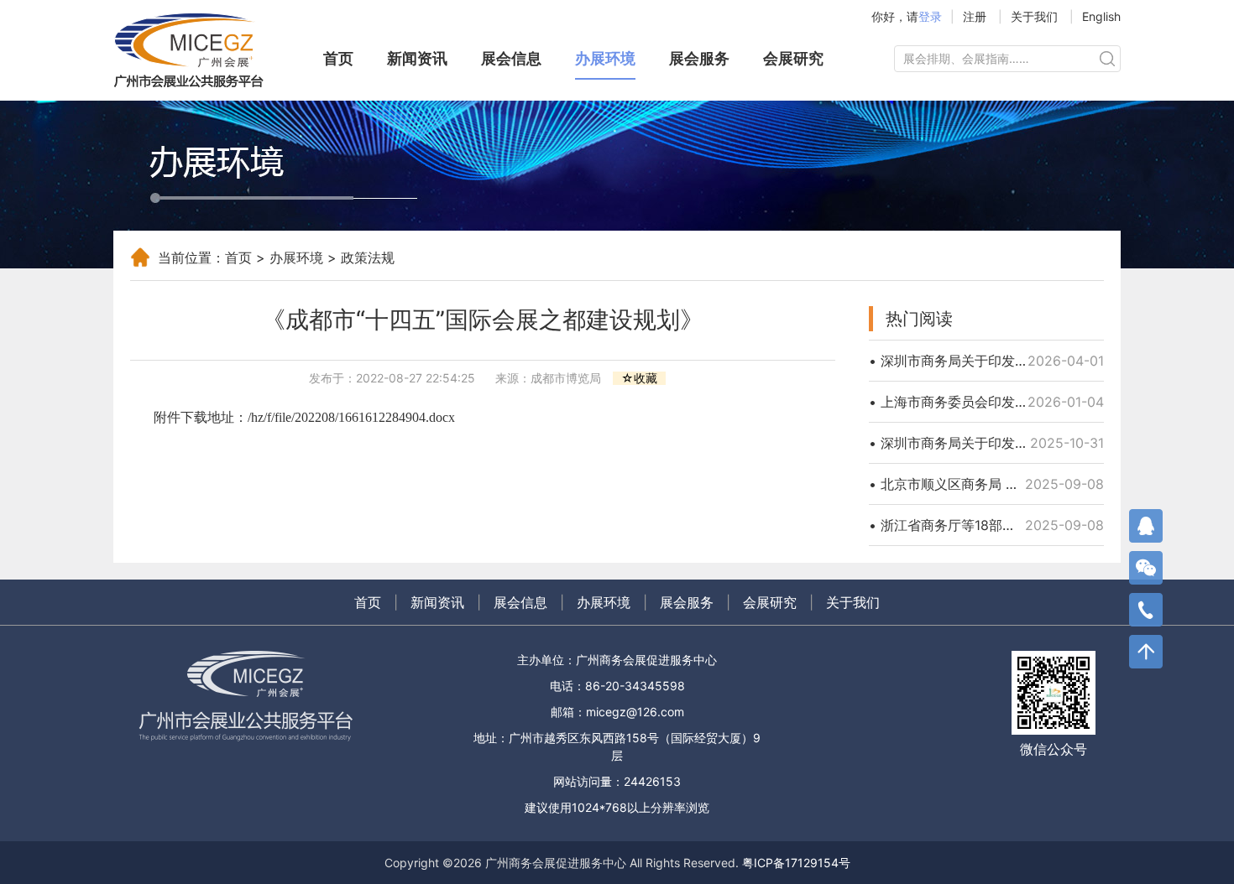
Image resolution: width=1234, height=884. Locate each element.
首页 (338, 58)
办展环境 (605, 58)
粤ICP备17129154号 (796, 862)
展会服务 (699, 58)
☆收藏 (639, 378)
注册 (974, 16)
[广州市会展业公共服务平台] (197, 50)
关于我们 (1034, 16)
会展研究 (793, 58)
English (1101, 16)
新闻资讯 (417, 58)
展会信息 (511, 58)
